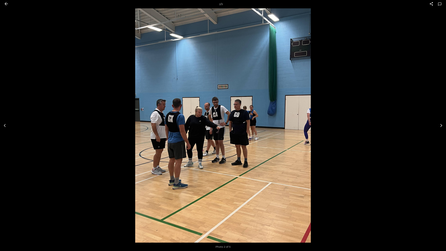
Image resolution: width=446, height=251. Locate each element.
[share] (431, 4)
